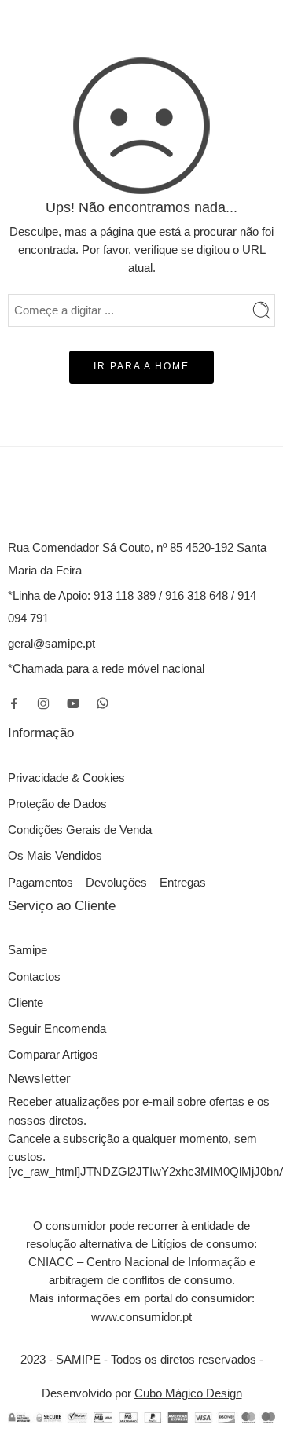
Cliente (25, 1003)
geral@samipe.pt (51, 643)
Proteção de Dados (57, 804)
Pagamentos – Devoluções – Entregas (107, 882)
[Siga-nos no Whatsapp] (102, 703)
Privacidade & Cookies (66, 778)
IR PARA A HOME (141, 366)
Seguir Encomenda (57, 1028)
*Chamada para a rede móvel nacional (106, 669)
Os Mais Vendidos (55, 856)
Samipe (27, 950)
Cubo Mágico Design (188, 1393)
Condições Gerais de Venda (80, 830)
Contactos (34, 977)
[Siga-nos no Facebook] (14, 703)
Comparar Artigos (53, 1054)
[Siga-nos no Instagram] (43, 703)
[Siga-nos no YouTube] (73, 703)
